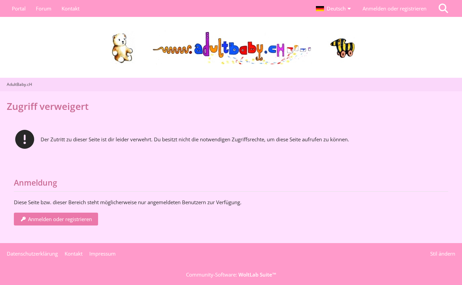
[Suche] (443, 8)
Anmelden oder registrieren (394, 8)
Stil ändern (442, 253)
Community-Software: (231, 274)
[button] (334, 8)
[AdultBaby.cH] (231, 47)
